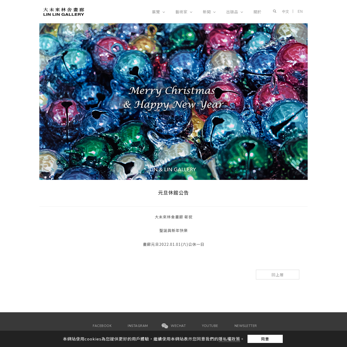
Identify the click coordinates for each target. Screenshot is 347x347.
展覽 (156, 11)
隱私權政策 (229, 339)
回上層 (278, 274)
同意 (265, 339)
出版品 (232, 11)
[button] (273, 11)
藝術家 (181, 11)
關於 (257, 11)
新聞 (207, 11)
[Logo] (63, 11)
